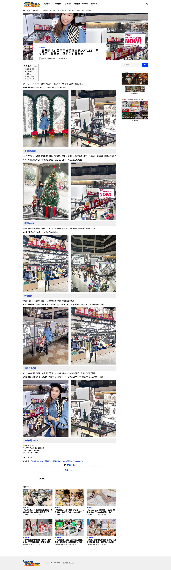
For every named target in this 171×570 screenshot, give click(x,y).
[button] (147, 4)
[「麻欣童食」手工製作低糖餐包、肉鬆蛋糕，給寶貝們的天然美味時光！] (69, 497)
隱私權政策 (65, 563)
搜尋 (145, 65)
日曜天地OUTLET (31, 79)
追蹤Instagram (69, 470)
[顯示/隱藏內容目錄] (35, 66)
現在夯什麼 (26, 10)
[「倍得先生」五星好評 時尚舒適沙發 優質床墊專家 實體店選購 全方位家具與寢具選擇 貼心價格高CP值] (38, 497)
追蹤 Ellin (71, 465)
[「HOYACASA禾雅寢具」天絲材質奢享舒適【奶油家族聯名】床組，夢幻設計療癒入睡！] (101, 497)
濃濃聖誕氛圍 (29, 69)
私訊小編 (71, 563)
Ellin (42, 479)
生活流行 (36, 10)
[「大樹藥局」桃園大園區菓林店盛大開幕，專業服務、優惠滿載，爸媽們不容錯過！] (69, 527)
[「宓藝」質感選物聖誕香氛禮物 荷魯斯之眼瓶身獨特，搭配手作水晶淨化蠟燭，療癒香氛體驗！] (101, 527)
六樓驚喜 (28, 74)
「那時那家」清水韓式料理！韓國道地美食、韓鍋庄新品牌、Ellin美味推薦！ (58, 461)
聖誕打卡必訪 (29, 76)
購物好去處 (28, 71)
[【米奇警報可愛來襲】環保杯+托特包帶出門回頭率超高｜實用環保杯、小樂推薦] (38, 527)
